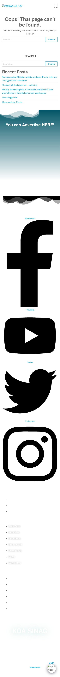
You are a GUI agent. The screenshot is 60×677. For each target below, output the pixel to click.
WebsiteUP (35, 667)
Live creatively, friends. (12, 102)
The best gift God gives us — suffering (19, 84)
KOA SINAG (30, 630)
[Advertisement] (30, 161)
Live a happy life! (9, 97)
